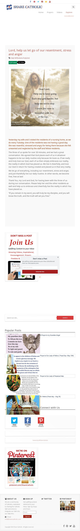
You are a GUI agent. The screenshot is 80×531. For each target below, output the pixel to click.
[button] (40, 258)
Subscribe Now (40, 271)
